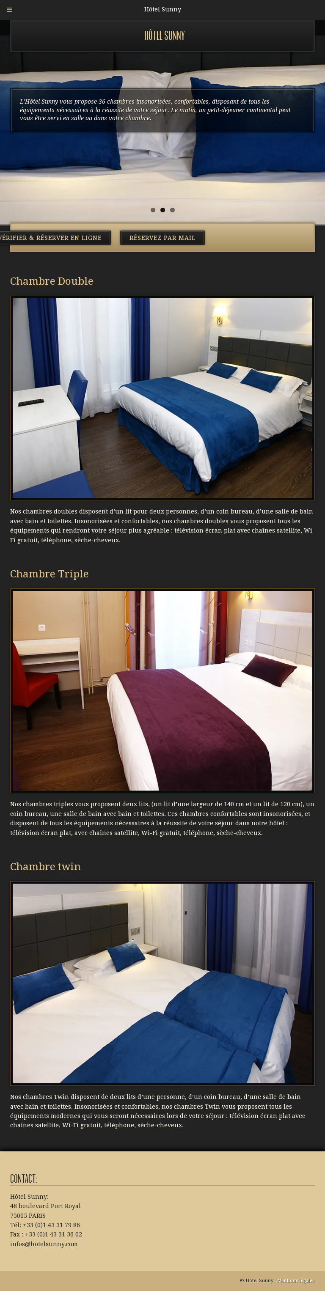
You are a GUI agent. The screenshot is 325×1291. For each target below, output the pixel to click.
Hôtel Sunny (164, 35)
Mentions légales (296, 1280)
